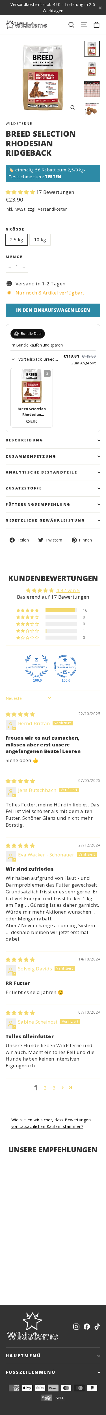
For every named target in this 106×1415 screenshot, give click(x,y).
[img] (20, 714)
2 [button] (45, 1087)
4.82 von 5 (68, 590)
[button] (21, 192)
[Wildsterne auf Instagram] (76, 1326)
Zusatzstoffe (24, 488)
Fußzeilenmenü (31, 1372)
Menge (14, 257)
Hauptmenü (23, 1355)
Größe (15, 229)
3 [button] (54, 1087)
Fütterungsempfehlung (38, 504)
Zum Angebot (83, 363)
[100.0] (36, 666)
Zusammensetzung (31, 456)
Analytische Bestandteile (41, 472)
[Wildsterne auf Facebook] (87, 1326)
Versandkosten (53, 209)
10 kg (40, 239)
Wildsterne (19, 123)
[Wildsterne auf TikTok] (97, 1326)
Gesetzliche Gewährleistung (45, 520)
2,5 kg (16, 239)
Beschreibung (25, 440)
